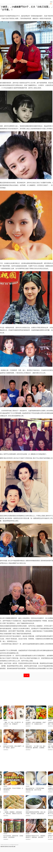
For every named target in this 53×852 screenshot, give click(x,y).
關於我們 (2, 846)
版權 (14, 846)
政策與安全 (7, 846)
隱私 (12, 846)
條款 (10, 846)
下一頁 (26, 675)
